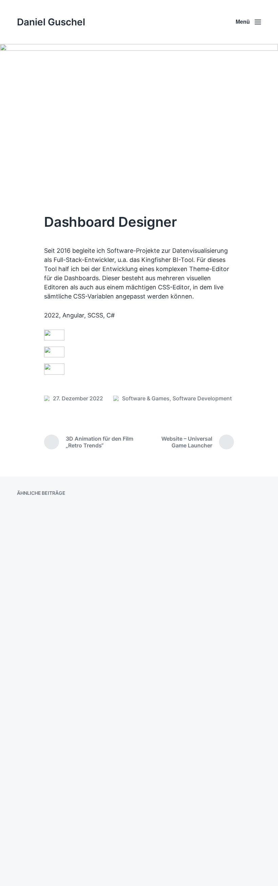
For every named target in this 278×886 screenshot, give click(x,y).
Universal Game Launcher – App (202, 725)
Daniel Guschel (51, 22)
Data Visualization (52, 723)
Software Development (202, 398)
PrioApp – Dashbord (183, 592)
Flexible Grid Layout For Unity (71, 842)
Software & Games (146, 398)
